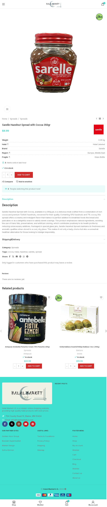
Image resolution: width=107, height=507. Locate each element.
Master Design (8, 445)
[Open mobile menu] (3, 4)
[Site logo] (53, 4)
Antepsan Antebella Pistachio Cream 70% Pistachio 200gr (27, 347)
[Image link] (27, 393)
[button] (34, 366)
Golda (79, 354)
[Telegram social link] (27, 256)
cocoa (11, 252)
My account (77, 445)
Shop (74, 441)
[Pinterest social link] (20, 256)
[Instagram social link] (19, 424)
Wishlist (75, 450)
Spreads (13, 119)
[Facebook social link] (9, 256)
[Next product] (103, 118)
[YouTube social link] (26, 424)
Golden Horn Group (10, 436)
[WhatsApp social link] (23, 256)
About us (76, 478)
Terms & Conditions (45, 436)
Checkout (76, 459)
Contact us (77, 473)
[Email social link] (17, 256)
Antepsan (27, 354)
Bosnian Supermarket (11, 441)
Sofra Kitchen (8, 450)
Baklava (79, 350)
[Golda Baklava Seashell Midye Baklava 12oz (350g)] (79, 318)
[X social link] (13, 256)
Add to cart (23, 175)
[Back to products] (100, 118)
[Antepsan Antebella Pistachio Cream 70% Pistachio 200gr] (27, 318)
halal (17, 252)
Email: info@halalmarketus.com (19, 420)
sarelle (31, 252)
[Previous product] (96, 118)
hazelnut (23, 252)
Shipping (41, 445)
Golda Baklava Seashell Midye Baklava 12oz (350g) (79, 347)
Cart (74, 455)
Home (4, 119)
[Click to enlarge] (7, 109)
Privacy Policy (43, 441)
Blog (74, 464)
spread (39, 252)
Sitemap (40, 450)
